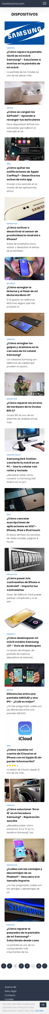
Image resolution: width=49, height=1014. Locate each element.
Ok (43, 1004)
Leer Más (39, 1010)
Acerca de (10, 987)
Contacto (10, 995)
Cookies (9, 999)
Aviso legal (10, 991)
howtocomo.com (13, 3)
